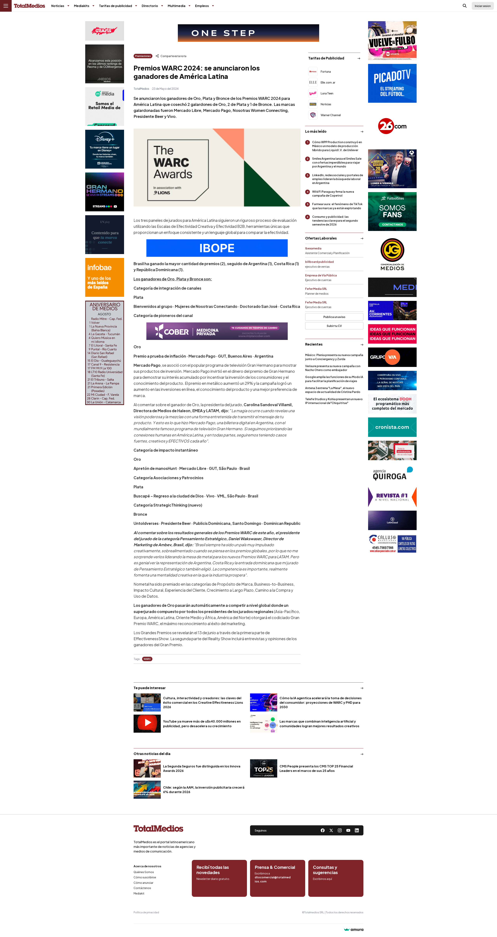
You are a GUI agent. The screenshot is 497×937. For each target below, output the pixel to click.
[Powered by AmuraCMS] (353, 930)
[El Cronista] (392, 427)
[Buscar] (465, 6)
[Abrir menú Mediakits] (93, 5)
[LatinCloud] (392, 520)
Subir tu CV (334, 325)
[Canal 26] (392, 126)
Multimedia (176, 6)
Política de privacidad (146, 912)
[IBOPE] (217, 248)
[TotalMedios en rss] (357, 830)
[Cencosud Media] (104, 106)
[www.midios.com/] (104, 63)
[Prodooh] (392, 404)
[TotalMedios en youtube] (348, 830)
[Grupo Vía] (392, 357)
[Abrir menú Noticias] (68, 5)
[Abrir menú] (5, 5)
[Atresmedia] (392, 168)
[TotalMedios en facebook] (323, 830)
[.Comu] (392, 83)
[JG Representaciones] (392, 254)
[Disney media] (104, 149)
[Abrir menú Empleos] (212, 5)
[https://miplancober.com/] (217, 331)
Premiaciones (143, 56)
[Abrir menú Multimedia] (189, 5)
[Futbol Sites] (392, 211)
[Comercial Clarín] (392, 450)
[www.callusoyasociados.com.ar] (392, 543)
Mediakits (81, 6)
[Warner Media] (392, 40)
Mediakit (139, 893)
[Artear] (392, 380)
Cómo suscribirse (145, 877)
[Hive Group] (392, 287)
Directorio (150, 6)
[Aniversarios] (104, 353)
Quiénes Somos (144, 872)
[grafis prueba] (104, 31)
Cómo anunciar (143, 882)
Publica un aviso (334, 317)
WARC (147, 658)
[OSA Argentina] (248, 33)
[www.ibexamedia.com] (392, 310)
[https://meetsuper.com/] (392, 334)
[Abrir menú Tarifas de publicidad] (136, 5)
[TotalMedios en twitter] (331, 830)
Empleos (202, 6)
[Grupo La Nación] (104, 234)
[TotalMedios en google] (340, 830)
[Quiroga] (392, 473)
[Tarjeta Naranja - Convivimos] (392, 497)
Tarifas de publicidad (115, 6)
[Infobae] (104, 277)
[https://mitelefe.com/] (104, 191)
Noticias (57, 6)
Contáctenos (142, 888)
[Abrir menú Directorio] (162, 5)
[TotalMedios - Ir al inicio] (29, 6)
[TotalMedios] (165, 829)
